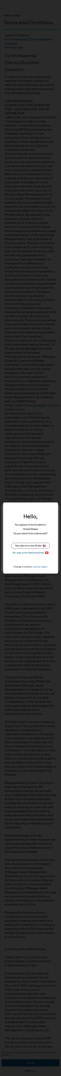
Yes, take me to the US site (28, 546)
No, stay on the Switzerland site (28, 553)
